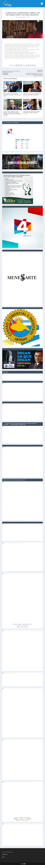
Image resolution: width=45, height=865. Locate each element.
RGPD (3, 857)
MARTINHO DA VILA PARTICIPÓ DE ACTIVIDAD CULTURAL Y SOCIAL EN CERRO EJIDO (12, 94)
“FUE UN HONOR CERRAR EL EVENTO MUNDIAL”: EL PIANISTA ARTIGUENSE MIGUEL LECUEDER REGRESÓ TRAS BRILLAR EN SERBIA (12, 113)
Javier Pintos (4, 854)
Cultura (23, 17)
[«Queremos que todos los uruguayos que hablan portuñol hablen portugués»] (32, 86)
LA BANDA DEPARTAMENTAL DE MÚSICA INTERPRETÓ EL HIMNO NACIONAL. (31, 112)
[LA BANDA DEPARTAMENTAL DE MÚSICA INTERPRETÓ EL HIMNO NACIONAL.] (32, 104)
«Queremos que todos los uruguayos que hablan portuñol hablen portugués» (32, 94)
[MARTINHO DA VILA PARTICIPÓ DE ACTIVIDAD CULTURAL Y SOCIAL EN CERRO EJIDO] (12, 86)
